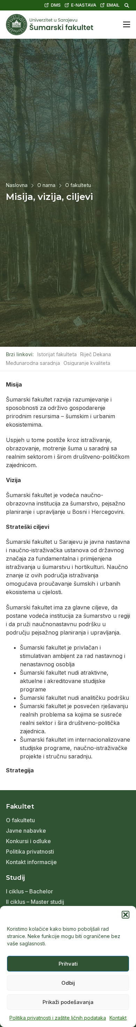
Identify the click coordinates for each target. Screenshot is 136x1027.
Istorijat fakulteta (57, 354)
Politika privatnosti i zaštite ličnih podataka (57, 1018)
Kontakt (118, 1018)
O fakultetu (78, 185)
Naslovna (17, 185)
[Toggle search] (126, 5)
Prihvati (68, 963)
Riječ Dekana (95, 354)
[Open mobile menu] (126, 24)
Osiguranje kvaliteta (86, 363)
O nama (46, 185)
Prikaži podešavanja (68, 1002)
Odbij (68, 983)
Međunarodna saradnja (33, 363)
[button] (125, 914)
